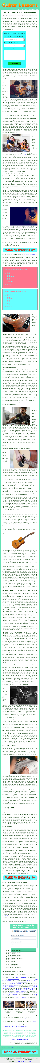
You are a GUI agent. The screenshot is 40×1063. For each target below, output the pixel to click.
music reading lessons (29, 839)
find (8, 885)
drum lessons (22, 982)
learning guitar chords (10, 856)
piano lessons (21, 991)
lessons (22, 376)
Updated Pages (20, 1047)
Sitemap (4, 1047)
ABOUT (26, 9)
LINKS (22, 9)
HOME (19, 9)
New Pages (11, 1047)
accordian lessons (15, 983)
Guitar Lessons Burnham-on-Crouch (14, 922)
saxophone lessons (29, 995)
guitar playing (17, 911)
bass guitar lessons (29, 988)
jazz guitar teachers (10, 994)
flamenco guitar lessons (25, 989)
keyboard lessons (13, 979)
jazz (25, 154)
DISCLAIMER (35, 9)
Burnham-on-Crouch (29, 254)
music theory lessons (25, 749)
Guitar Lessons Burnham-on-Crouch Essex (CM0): (18, 18)
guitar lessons (22, 174)
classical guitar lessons (11, 985)
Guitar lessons (8, 899)
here (34, 1021)
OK (30, 1062)
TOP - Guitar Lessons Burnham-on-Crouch (15, 1026)
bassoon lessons (21, 997)
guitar (29, 26)
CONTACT (30, 9)
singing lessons (32, 980)
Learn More (22, 1062)
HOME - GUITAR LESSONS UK (20, 1039)
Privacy (36, 1047)
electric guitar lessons (15, 992)
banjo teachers (21, 977)
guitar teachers (22, 830)
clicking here (9, 915)
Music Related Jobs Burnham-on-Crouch (14, 1019)
